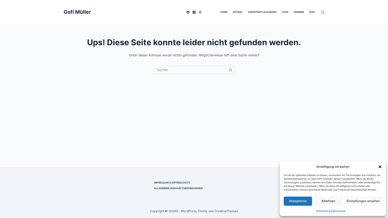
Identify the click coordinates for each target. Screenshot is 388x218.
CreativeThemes (226, 211)
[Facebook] (188, 12)
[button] (380, 167)
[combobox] (190, 70)
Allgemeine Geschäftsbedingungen (178, 188)
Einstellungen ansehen (363, 201)
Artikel (238, 12)
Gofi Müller (77, 12)
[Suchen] (322, 12)
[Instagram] (194, 12)
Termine (298, 12)
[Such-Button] (230, 70)
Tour (285, 12)
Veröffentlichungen (262, 12)
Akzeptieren (298, 201)
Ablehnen (328, 201)
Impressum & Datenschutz (331, 210)
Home (224, 12)
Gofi (312, 12)
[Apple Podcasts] (200, 12)
